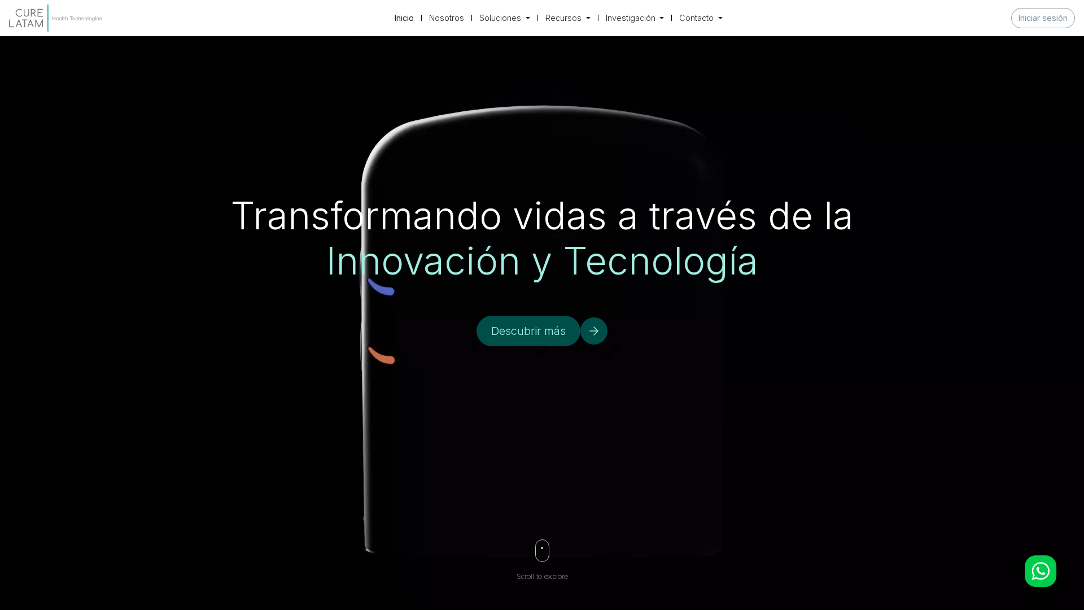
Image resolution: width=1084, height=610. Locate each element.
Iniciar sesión (1043, 18)
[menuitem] (404, 18)
